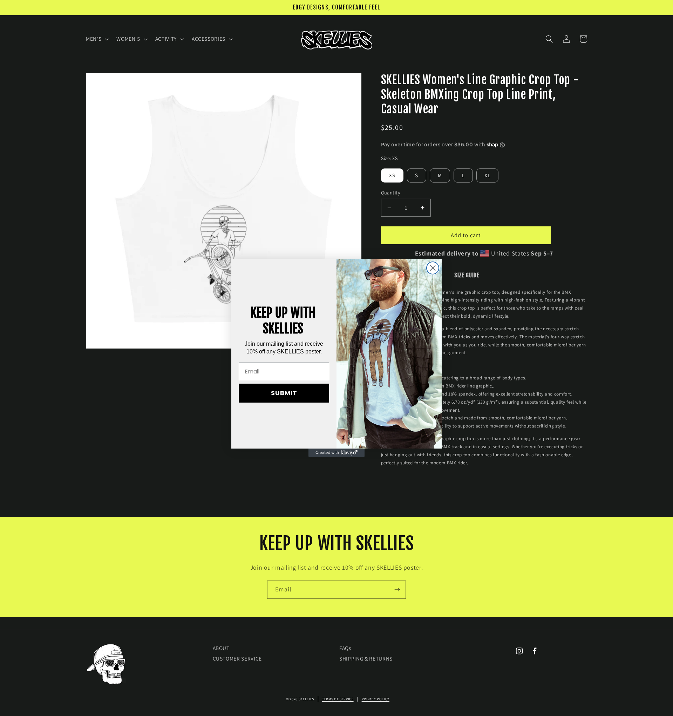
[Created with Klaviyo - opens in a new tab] (336, 453)
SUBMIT (284, 393)
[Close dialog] (433, 268)
